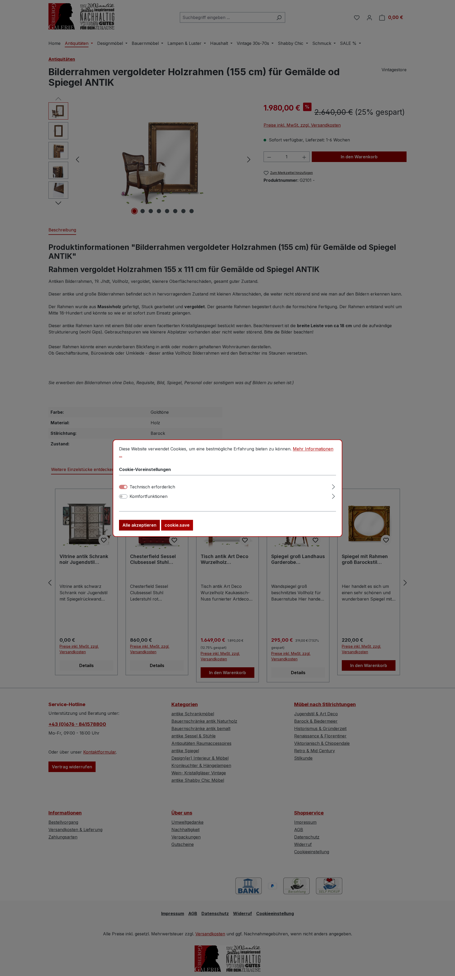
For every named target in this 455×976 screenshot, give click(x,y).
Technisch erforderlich (152, 486)
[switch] (123, 496)
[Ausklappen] (333, 486)
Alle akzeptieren (139, 525)
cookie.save (177, 525)
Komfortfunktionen (148, 496)
